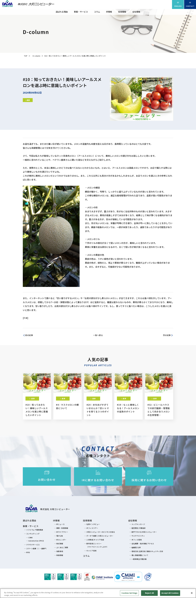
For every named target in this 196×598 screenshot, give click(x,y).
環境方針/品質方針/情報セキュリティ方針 (147, 551)
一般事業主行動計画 (139, 559)
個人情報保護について (140, 555)
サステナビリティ (138, 536)
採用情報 (122, 11)
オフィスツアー (92, 528)
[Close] (192, 593)
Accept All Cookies (170, 593)
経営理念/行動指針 (139, 528)
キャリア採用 (91, 550)
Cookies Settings (129, 593)
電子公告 (59, 536)
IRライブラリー (62, 532)
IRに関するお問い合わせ (98, 480)
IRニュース (60, 524)
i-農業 (28, 100)
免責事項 (59, 551)
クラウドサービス (33, 544)
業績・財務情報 (62, 528)
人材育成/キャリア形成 (95, 540)
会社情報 (136, 11)
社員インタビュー (93, 524)
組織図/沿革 (136, 547)
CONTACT (190, 6)
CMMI (30, 537)
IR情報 (109, 11)
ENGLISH (178, 6)
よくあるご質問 (62, 547)
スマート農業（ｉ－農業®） (36, 548)
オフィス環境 (137, 540)
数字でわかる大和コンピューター (144, 532)
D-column (36, 56)
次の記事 (167, 335)
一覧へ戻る (98, 335)
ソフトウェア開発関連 (34, 530)
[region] (98, 593)
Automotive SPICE (36, 541)
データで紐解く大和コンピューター (99, 536)
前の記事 (29, 335)
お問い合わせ (47, 480)
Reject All (149, 593)
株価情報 (59, 555)
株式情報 (59, 543)
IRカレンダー (61, 540)
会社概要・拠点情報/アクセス (143, 543)
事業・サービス (81, 11)
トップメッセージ (138, 524)
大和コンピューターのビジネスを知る (100, 532)
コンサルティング (33, 533)
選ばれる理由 (62, 11)
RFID (28, 552)
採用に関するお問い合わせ (149, 480)
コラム (97, 11)
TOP (25, 56)
